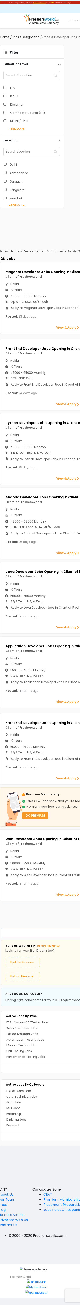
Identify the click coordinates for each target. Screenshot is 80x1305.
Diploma (16, 104)
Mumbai (16, 198)
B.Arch (14, 96)
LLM (12, 88)
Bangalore (17, 190)
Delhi (13, 164)
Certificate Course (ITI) (27, 113)
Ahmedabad (19, 173)
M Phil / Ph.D (19, 121)
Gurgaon (16, 181)
